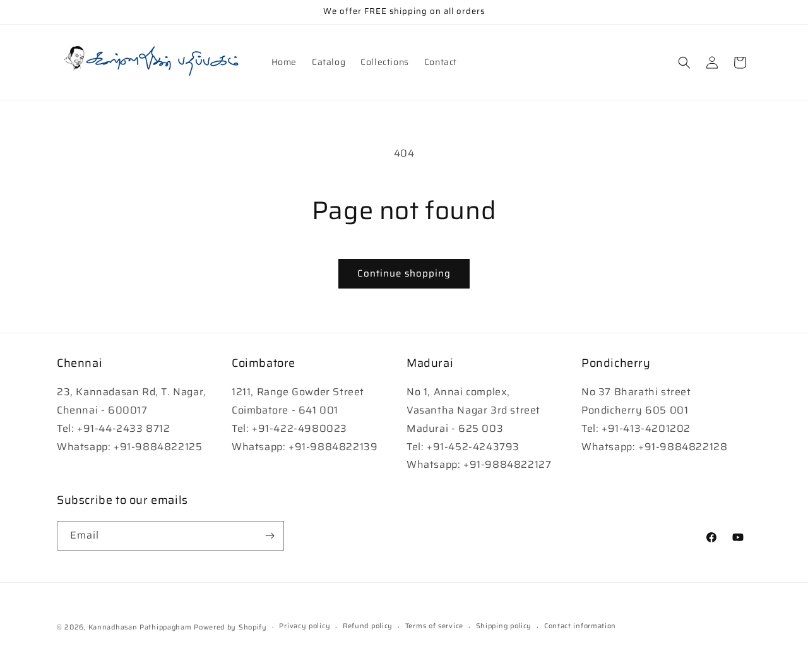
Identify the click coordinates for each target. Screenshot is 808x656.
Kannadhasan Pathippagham (140, 627)
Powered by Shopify (230, 627)
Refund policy (368, 626)
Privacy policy (304, 626)
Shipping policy (504, 626)
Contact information (580, 626)
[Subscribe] (269, 536)
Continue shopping (404, 273)
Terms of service (434, 626)
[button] (684, 62)
